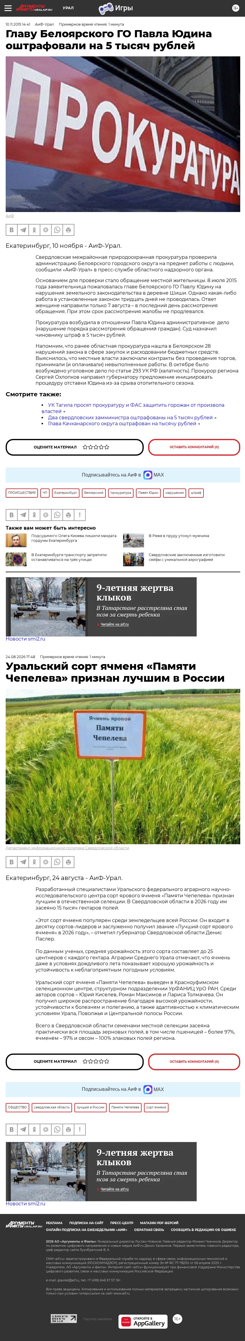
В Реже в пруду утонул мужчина (179, 535)
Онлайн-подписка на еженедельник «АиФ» (86, 1230)
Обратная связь (149, 1230)
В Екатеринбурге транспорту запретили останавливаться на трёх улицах (69, 557)
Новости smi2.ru (25, 639)
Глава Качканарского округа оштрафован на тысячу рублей (122, 423)
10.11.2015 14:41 (18, 24)
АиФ (10, 216)
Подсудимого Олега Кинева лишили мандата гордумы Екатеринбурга (74, 538)
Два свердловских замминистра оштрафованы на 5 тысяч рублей (130, 417)
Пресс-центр (121, 1223)
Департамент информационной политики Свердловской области (67, 848)
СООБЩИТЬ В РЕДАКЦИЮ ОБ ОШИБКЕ (203, 1230)
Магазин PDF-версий (159, 1223)
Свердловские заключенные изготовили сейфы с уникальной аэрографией (187, 557)
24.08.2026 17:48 (20, 657)
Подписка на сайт (86, 1223)
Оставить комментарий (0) (194, 447)
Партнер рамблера (97, 1319)
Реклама (54, 1223)
